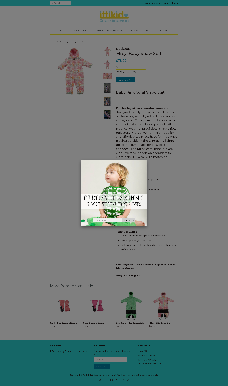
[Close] (146, 160)
